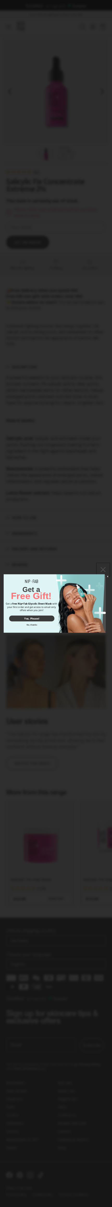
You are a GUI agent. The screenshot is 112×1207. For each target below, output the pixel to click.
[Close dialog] (107, 576)
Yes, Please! (31, 618)
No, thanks (32, 624)
